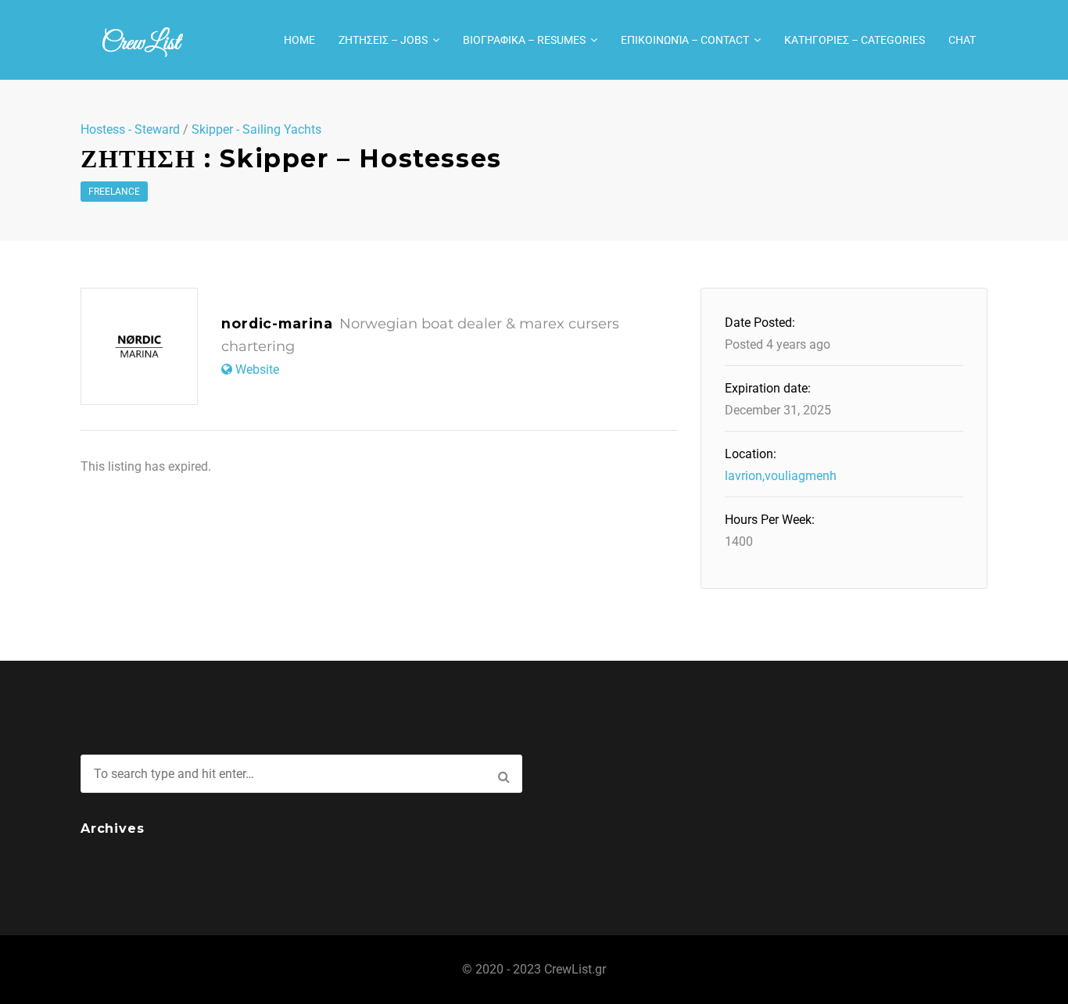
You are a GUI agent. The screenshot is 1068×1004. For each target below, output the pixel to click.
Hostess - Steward (130, 130)
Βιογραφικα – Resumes (524, 40)
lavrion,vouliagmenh (781, 475)
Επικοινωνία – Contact (685, 40)
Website (257, 369)
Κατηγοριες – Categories (854, 40)
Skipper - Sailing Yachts (256, 130)
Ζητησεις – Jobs (383, 40)
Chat (962, 40)
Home (299, 40)
